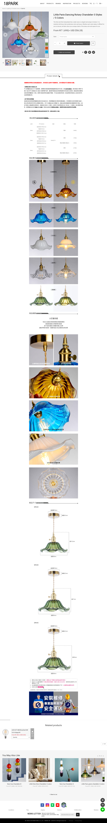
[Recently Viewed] (102, 800)
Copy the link (93, 52)
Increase (64, 43)
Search (97, 4)
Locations (11, 810)
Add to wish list (93, 43)
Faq (27, 810)
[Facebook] (42, 805)
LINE (89, 52)
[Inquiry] (102, 805)
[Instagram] (47, 805)
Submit (78, 814)
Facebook (85, 52)
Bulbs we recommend (65, 52)
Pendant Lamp (16, 8)
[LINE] (52, 805)
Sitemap (71, 820)
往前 (97, 756)
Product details (52, 76)
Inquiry (43, 810)
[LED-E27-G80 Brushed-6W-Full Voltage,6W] (5, 733)
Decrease (55, 43)
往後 (103, 756)
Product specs (63, 36)
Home (3, 8)
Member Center (94, 4)
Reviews (96, 810)
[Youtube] (57, 805)
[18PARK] (11, 3)
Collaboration (77, 810)
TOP (105, 744)
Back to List (54, 794)
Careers (59, 810)
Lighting (9, 8)
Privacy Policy (78, 820)
